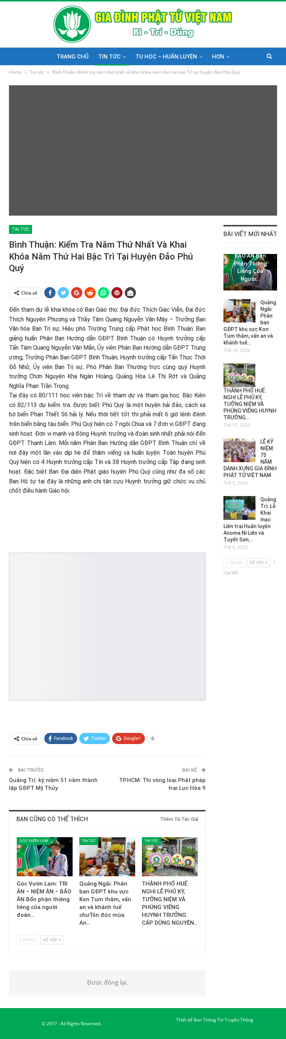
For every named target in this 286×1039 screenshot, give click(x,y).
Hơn (218, 56)
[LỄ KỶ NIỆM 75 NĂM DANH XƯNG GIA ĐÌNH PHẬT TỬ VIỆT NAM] (239, 450)
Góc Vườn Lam (33, 841)
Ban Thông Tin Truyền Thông (223, 1020)
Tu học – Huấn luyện (166, 56)
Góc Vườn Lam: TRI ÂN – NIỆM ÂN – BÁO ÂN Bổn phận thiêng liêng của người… (250, 255)
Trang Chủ (73, 56)
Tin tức (109, 56)
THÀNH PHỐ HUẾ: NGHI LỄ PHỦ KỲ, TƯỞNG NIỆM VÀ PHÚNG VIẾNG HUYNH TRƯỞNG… (249, 404)
